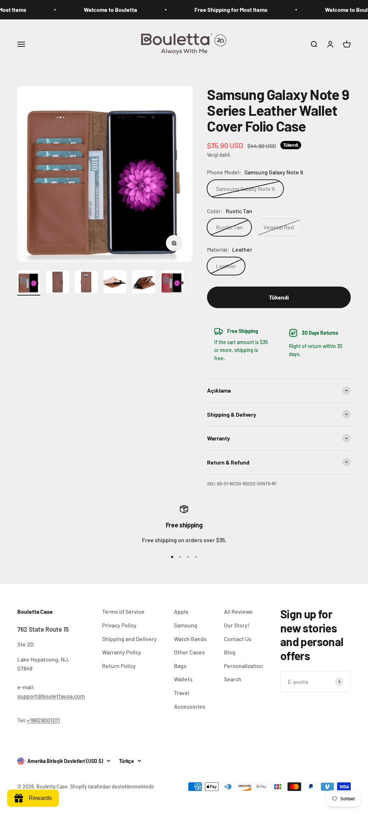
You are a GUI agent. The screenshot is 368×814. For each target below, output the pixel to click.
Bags (180, 665)
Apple (181, 611)
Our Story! (236, 625)
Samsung (185, 625)
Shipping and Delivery (129, 638)
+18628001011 (43, 720)
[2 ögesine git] (57, 283)
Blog (229, 652)
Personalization (243, 665)
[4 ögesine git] (115, 283)
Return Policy (119, 665)
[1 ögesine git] (28, 283)
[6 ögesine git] (172, 283)
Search (233, 679)
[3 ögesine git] (86, 283)
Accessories (189, 706)
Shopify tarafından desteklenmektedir (112, 786)
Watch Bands (190, 638)
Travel (181, 692)
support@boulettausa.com (51, 695)
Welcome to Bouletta (101, 9)
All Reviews (238, 611)
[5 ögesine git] (143, 283)
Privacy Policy (119, 625)
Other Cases (189, 652)
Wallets (183, 679)
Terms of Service (123, 611)
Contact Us (238, 638)
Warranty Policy (121, 652)
